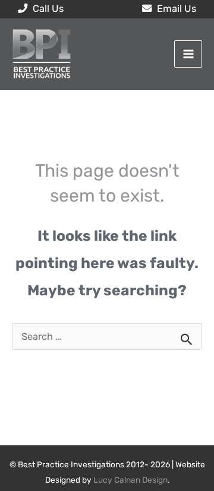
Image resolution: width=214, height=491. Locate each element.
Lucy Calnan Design (130, 479)
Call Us (47, 8)
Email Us (175, 8)
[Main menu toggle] (188, 54)
